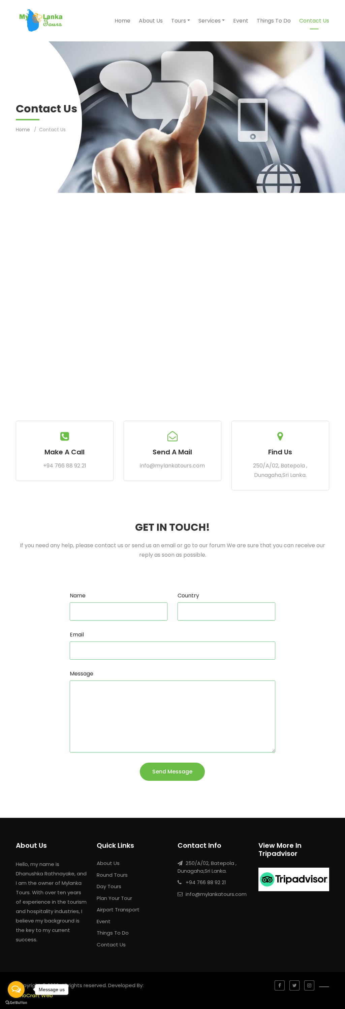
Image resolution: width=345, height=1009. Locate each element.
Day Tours (109, 886)
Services (209, 21)
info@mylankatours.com (172, 465)
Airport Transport (118, 909)
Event (240, 21)
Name (78, 595)
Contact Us (314, 21)
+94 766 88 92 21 (64, 465)
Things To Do (274, 21)
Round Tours (112, 874)
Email (77, 634)
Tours (178, 21)
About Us (151, 21)
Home (122, 21)
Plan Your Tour (114, 898)
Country (188, 595)
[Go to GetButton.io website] (16, 1002)
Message (81, 673)
